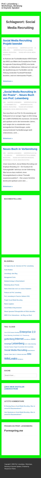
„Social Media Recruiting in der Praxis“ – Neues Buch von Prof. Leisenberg (19, 95)
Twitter (10, 354)
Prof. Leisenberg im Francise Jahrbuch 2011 (17, 296)
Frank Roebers (8, 269)
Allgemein (29, 50)
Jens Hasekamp (9, 412)
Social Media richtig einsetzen (13, 307)
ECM (8, 332)
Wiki (29, 354)
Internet (30, 107)
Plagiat (15, 347)
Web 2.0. (15, 354)
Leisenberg (7, 109)
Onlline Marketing (32, 344)
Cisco (5, 332)
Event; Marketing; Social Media (11, 335)
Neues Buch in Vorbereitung (20, 148)
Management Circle (9, 277)
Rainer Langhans (9, 304)
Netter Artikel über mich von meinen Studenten (17, 288)
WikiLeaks (10, 358)
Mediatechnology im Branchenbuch (14, 281)
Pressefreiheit (21, 347)
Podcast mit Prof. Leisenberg (12, 292)
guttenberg (9, 339)
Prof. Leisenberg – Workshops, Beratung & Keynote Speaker (11, 6)
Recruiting (12, 52)
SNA (26, 347)
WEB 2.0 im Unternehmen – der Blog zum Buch (18, 315)
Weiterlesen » (8, 81)
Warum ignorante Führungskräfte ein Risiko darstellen (19, 311)
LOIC (26, 344)
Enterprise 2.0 (8, 160)
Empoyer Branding (27, 157)
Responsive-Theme (10, 468)
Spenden (6, 354)
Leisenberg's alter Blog (10, 273)
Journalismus (27, 339)
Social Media (30, 347)
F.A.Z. (21, 335)
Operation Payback (9, 347)
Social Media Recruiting (19, 109)
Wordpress (20, 359)
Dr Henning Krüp (9, 406)
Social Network (31, 350)
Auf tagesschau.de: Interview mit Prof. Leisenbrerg (19, 266)
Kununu (5, 52)
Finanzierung (26, 335)
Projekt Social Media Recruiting (13, 300)
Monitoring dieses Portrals (11, 285)
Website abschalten (22, 354)
